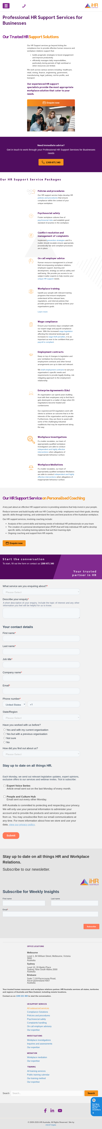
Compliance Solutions (37, 1012)
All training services (36, 1071)
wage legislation (66, 331)
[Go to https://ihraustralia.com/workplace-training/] (51, 300)
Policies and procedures (38, 1015)
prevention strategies (56, 240)
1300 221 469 (22, 996)
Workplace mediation (37, 1057)
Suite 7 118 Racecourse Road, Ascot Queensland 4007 (41, 979)
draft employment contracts (52, 370)
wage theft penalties (56, 337)
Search (6, 1093)
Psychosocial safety (36, 1019)
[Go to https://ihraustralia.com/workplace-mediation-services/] (51, 472)
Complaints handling (37, 1023)
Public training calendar (38, 1075)
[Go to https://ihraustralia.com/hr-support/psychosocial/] (51, 218)
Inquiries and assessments (39, 1044)
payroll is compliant (46, 342)
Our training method (36, 1078)
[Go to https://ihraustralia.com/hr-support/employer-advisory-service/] (51, 268)
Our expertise (33, 1030)
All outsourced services (38, 1008)
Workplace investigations (39, 1040)
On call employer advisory (39, 1026)
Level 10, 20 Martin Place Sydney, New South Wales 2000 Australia (42, 969)
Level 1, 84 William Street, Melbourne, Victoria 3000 (49, 957)
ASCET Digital (51, 1125)
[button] (91, 1093)
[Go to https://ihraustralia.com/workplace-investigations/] (51, 446)
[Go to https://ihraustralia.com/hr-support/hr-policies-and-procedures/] (51, 197)
